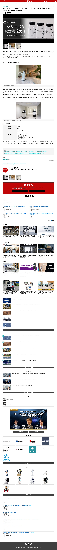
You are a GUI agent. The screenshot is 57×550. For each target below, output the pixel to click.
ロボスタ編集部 (13, 168)
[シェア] (7, 13)
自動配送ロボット (23, 164)
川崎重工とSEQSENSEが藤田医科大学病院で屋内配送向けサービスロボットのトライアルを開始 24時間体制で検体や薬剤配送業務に (25, 151)
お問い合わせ (24, 547)
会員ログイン (21, 431)
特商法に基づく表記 (38, 547)
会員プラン (36, 431)
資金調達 (5, 164)
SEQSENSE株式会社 (6, 159)
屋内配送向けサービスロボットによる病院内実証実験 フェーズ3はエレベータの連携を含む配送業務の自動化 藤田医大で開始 (24, 153)
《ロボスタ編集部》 (51, 160)
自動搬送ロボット (10, 164)
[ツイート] (5, 13)
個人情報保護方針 (32, 547)
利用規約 (28, 547)
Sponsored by (49, 220)
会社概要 (20, 547)
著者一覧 (17, 547)
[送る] (9, 13)
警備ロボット (17, 164)
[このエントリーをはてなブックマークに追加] (10, 13)
